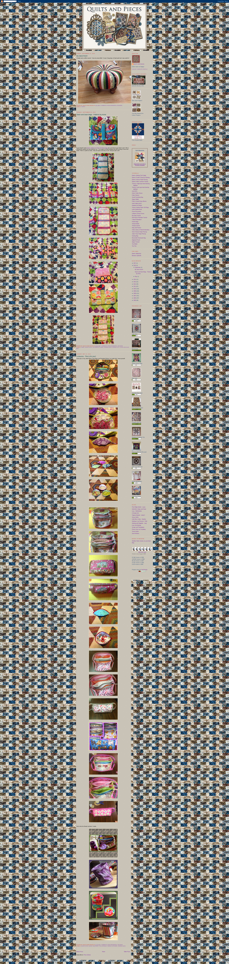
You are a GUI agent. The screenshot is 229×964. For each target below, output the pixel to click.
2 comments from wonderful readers (111, 944)
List (141, 164)
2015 (134, 265)
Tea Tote (134, 246)
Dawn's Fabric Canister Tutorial (140, 181)
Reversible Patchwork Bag (139, 238)
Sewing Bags (108, 347)
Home (103, 951)
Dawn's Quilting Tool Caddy (139, 175)
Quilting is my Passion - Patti (139, 521)
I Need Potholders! (137, 219)
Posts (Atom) (87, 955)
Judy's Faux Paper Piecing (139, 233)
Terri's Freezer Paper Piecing (139, 231)
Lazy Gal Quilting (136, 525)
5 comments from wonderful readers (111, 105)
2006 (134, 298)
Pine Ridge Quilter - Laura (138, 507)
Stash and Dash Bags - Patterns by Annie (91, 114)
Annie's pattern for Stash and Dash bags (97, 148)
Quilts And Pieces (139, 64)
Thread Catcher (136, 225)
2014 (134, 279)
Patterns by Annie (98, 347)
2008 (134, 293)
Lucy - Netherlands (137, 511)
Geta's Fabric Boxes (137, 193)
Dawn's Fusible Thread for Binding (141, 177)
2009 (134, 291)
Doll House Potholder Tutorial (139, 217)
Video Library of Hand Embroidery (140, 229)
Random (142, 165)
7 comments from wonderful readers (111, 345)
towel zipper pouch (137, 203)
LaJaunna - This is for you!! (86, 356)
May (136, 276)
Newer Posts (79, 951)
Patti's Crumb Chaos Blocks (139, 201)
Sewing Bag (135, 236)
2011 (134, 286)
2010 (134, 288)
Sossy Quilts (135, 517)
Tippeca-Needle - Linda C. (138, 515)
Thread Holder (135, 223)
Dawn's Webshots (136, 253)
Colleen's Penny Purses (138, 213)
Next (144, 164)
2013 (134, 281)
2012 (134, 284)
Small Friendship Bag (137, 197)
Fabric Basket (135, 195)
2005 (134, 300)
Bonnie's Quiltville (136, 255)
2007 (134, 295)
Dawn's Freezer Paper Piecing (140, 179)
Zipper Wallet (135, 199)
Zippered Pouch (136, 240)
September (138, 267)
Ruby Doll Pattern (136, 227)
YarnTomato (144, 569)
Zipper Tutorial (135, 242)
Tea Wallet (134, 244)
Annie (82, 347)
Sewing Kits (115, 347)
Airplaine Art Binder (137, 205)
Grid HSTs (134, 191)
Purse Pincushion (136, 211)
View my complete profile (140, 69)
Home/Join (136, 164)
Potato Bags (135, 221)
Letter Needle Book (137, 209)
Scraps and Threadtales (138, 527)
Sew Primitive (135, 533)
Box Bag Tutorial (136, 215)
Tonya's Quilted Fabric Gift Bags (140, 207)
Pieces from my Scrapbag (138, 529)
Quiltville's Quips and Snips (139, 509)
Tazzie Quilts (135, 531)
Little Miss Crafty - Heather (139, 519)
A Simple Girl (135, 513)
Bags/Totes (88, 347)
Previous (137, 165)
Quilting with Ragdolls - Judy (139, 523)
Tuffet (83, 106)
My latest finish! (82, 56)
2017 (134, 263)
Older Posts (127, 951)
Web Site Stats (142, 552)
